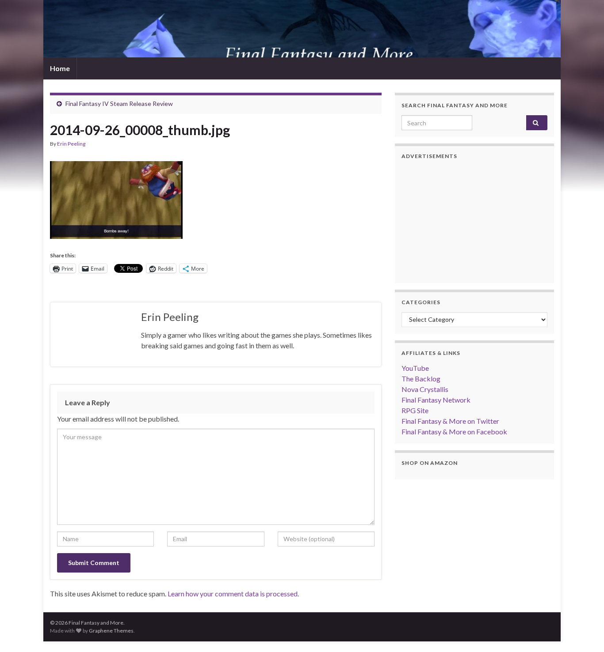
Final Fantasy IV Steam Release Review (119, 103)
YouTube (415, 368)
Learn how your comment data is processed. (233, 593)
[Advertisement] (474, 221)
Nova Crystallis (424, 389)
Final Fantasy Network (435, 400)
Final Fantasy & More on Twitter (450, 421)
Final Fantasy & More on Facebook (454, 431)
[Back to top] (584, 632)
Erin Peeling (71, 143)
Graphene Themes (111, 630)
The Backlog (420, 378)
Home (60, 68)
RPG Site (414, 410)
